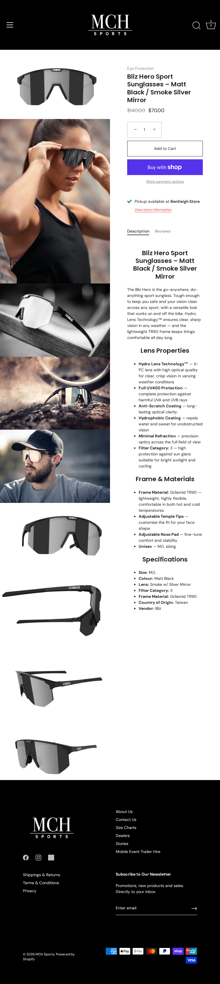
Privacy (29, 890)
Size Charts (126, 827)
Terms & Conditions (41, 882)
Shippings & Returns (41, 874)
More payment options (165, 181)
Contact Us (126, 819)
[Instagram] (38, 857)
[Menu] (10, 25)
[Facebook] (26, 857)
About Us (124, 811)
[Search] (196, 25)
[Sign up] (194, 908)
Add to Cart (165, 148)
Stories (122, 843)
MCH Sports (45, 954)
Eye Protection (140, 68)
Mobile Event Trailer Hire (138, 851)
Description (138, 231)
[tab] (141, 231)
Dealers (123, 835)
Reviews (162, 231)
